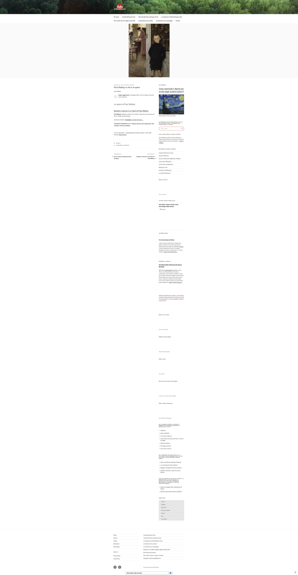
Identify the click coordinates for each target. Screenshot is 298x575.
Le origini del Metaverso (165, 173)
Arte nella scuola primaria (149, 552)
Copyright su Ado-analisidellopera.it (152, 558)
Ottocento (119, 145)
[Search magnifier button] (182, 128)
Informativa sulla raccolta (134, 573)
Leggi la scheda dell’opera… (171, 252)
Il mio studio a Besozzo (166, 436)
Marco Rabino (129, 85)
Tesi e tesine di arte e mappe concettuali (124, 20)
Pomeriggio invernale (165, 446)
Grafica (115, 541)
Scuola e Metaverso (164, 155)
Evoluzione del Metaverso (165, 170)
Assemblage (116, 546)
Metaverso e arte (163, 167)
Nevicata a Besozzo (165, 443)
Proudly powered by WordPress (151, 567)
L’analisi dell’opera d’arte (128, 17)
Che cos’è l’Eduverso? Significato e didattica (170, 158)
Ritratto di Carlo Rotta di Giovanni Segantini (171, 491)
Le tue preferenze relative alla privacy (155, 573)
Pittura (115, 535)
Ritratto (126, 145)
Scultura (115, 538)
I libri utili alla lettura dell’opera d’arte (148, 17)
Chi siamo (116, 17)
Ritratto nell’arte (136, 123)
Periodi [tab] (163, 513)
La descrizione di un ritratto (145, 20)
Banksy (181, 246)
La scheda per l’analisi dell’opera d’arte (171, 17)
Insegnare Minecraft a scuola (166, 153)
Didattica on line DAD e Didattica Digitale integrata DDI (156, 549)
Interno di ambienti (125, 125)
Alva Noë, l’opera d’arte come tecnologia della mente (168, 205)
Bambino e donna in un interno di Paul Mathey (131, 111)
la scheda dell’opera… (134, 120)
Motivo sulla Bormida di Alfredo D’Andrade (170, 462)
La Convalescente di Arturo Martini (168, 465)
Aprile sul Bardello (164, 433)
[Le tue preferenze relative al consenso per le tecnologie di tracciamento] (295, 572)
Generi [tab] (163, 501)
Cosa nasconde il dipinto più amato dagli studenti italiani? (171, 90)
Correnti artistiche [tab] (165, 510)
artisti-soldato (168, 270)
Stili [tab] (162, 516)
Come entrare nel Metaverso (166, 164)
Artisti (118, 143)
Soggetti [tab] (163, 504)
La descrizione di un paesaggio (164, 20)
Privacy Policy (116, 556)
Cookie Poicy (116, 558)
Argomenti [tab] (163, 507)
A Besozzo (163, 430)
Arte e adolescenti (146, 123)
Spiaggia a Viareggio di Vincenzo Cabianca (171, 468)
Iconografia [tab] (164, 519)
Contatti (178, 20)
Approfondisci (122, 135)
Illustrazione (116, 544)
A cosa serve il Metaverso (165, 161)
